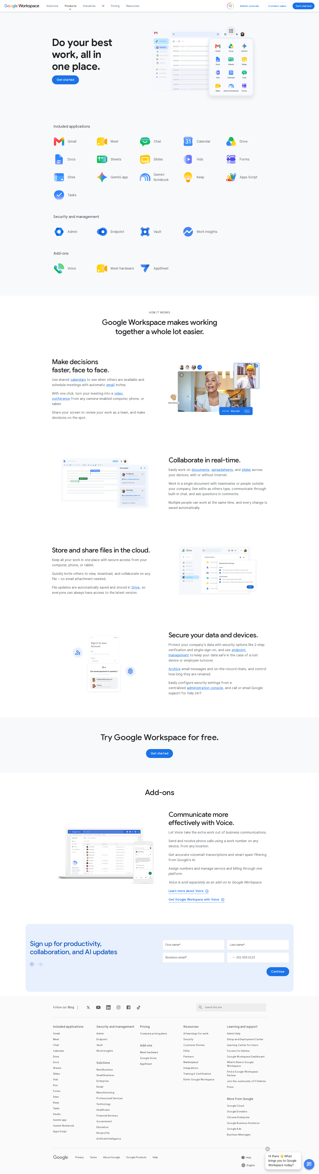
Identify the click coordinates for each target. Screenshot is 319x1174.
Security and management (115, 1027)
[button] (309, 1164)
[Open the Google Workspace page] (22, 6)
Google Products (136, 1157)
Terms (93, 1157)
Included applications (68, 1027)
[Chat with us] (309, 1164)
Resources (132, 6)
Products (70, 6)
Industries (89, 6)
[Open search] (230, 6)
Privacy (79, 1157)
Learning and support (242, 1027)
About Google (111, 1157)
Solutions (52, 6)
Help (155, 1157)
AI (103, 6)
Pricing (115, 6)
